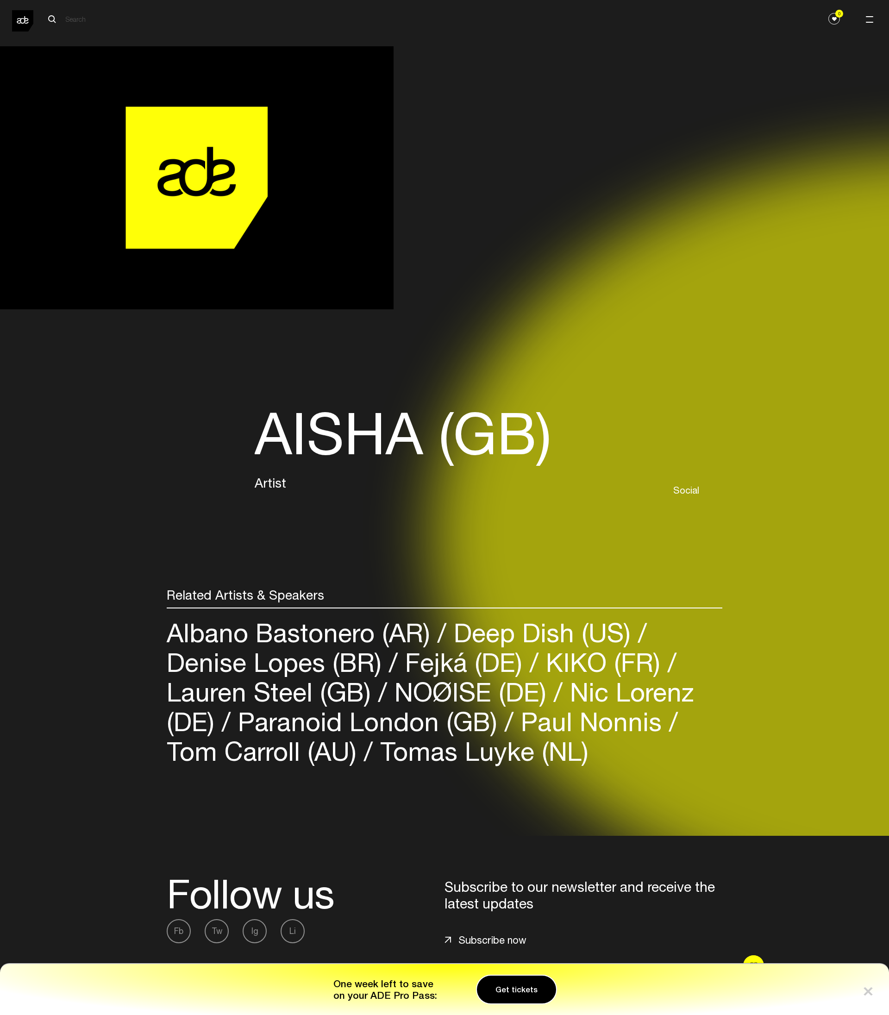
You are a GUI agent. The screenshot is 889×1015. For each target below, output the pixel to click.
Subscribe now (492, 940)
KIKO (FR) (603, 662)
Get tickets (516, 989)
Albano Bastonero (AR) (302, 633)
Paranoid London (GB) (368, 722)
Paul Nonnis (591, 722)
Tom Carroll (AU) (265, 751)
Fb (178, 931)
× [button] (868, 989)
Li (292, 931)
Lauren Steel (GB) (272, 692)
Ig (254, 931)
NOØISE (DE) (470, 692)
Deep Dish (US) (542, 633)
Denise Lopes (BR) (278, 662)
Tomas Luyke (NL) (480, 751)
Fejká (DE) (464, 662)
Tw (217, 931)
